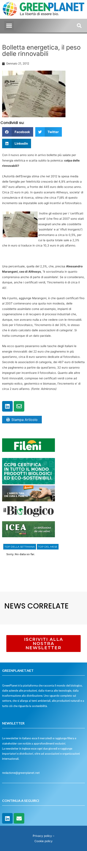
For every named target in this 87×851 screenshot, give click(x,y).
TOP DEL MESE (47, 546)
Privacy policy (42, 836)
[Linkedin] (7, 406)
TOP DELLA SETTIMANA (19, 546)
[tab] (19, 547)
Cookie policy (43, 841)
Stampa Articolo (24, 419)
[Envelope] (19, 406)
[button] (9, 25)
